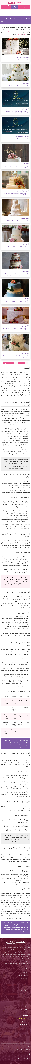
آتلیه (27, 1000)
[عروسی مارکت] (15, 3)
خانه (2, 21)
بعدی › (11, 363)
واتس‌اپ (25, 34)
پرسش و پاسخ (24, 978)
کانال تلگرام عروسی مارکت (22, 1059)
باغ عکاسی (25, 1012)
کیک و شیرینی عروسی (23, 1018)
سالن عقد (25, 1006)
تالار (27, 997)
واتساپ (14, 8)
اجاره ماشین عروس (23, 1024)
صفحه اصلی (25, 972)
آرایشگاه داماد (24, 1021)
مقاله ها (26, 985)
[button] (29, 13)
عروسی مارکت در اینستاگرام (22, 1049)
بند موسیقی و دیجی (23, 1037)
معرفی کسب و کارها (23, 975)
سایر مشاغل (25, 1034)
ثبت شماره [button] (20, 34)
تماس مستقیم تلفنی (23, 7)
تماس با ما (25, 982)
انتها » (5, 363)
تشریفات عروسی (24, 1028)
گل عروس (25, 1031)
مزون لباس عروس (23, 1009)
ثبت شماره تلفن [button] (5, 7)
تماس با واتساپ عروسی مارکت (21, 1054)
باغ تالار (26, 994)
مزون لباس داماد (24, 1015)
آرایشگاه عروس (24, 1003)
